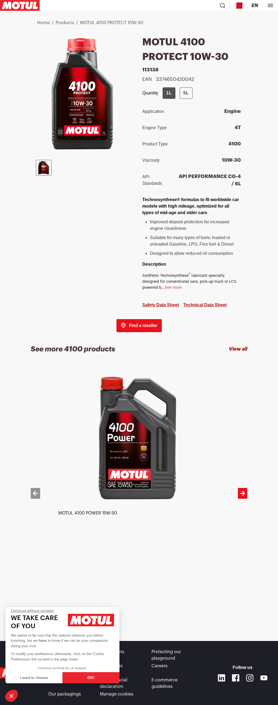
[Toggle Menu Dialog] (270, 5)
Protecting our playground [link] (166, 655)
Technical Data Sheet (205, 305)
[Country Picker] (238, 5)
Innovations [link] (112, 652)
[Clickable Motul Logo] (20, 5)
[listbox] (139, 493)
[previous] (35, 493)
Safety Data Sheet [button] (160, 305)
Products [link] (65, 23)
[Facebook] (235, 678)
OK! (90, 677)
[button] (11, 695)
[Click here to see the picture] (44, 168)
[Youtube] (264, 678)
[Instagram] (250, 678)
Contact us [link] (111, 666)
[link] (139, 325)
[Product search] (223, 5)
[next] (242, 493)
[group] (177, 93)
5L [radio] (186, 93)
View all (238, 349)
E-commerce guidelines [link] (164, 683)
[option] (139, 493)
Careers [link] (159, 666)
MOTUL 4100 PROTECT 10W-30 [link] (111, 23)
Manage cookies (116, 694)
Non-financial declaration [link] (113, 683)
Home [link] (43, 23)
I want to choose (34, 677)
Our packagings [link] (64, 694)
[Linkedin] (221, 678)
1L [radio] (169, 93)
